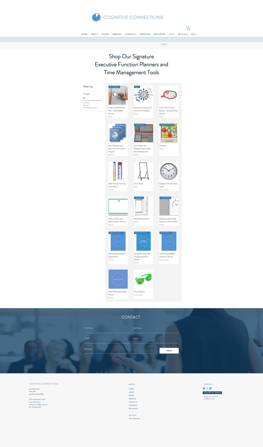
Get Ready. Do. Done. (90, 108)
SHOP (131, 412)
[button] (188, 28)
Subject (136, 338)
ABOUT (131, 392)
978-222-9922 (36, 407)
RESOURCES (133, 409)
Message (88, 349)
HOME (131, 389)
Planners (86, 105)
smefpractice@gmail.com (38, 405)
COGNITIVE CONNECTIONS (133, 17)
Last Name (137, 328)
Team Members (134, 418)
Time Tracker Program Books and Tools (92, 101)
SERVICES (132, 399)
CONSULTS (133, 402)
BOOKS (131, 395)
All (84, 98)
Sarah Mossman (34, 402)
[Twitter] (204, 388)
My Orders (132, 415)
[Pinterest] (207, 388)
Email (87, 338)
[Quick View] (169, 95)
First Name (89, 328)
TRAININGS (133, 405)
